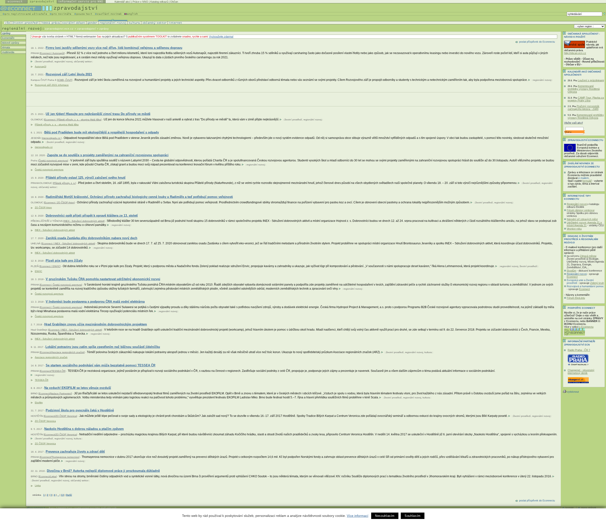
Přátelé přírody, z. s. (64, 183)
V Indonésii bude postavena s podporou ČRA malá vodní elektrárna (95, 301)
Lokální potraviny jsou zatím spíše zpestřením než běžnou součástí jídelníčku (102, 347)
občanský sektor (83, 61)
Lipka (38, 485)
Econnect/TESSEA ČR (52, 371)
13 (62, 495)
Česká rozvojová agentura (53, 160)
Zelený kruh (597, 283)
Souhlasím (413, 516)
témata (5, 47)
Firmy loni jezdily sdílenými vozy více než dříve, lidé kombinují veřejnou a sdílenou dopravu (114, 48)
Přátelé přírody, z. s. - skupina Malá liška (57, 124)
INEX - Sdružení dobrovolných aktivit (84, 221)
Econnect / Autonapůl (52, 53)
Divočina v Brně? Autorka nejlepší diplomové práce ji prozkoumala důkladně (103, 471)
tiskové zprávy (10, 42)
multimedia (7, 52)
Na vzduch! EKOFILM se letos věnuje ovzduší (77, 388)
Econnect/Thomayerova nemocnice (59, 457)
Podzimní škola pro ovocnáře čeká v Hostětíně (80, 410)
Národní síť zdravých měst (582, 219)
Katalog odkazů (159, 1)
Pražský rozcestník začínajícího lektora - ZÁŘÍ (583, 107)
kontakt (570, 507)
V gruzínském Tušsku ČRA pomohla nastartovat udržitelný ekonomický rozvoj (103, 279)
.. (58, 495)
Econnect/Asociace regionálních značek (62, 352)
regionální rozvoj (63, 61)
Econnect (572, 276)
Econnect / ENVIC (50, 266)
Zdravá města (588, 256)
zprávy (5, 33)
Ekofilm (39, 402)
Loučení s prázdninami (591, 80)
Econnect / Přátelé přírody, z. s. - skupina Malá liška (73, 119)
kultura (428, 352)
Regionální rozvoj (577, 204)
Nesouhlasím (385, 516)
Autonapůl (40, 66)
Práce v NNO (140, 1)
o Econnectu (586, 326)
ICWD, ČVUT (65, 80)
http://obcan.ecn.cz (575, 53)
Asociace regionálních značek (51, 357)
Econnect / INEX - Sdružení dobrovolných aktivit (68, 243)
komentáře (7, 37)
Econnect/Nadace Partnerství (55, 393)
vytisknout (573, 391)
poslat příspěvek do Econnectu (537, 41)
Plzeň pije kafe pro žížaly (64, 260)
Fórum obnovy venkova (580, 210)
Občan (174, 1)
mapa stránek (588, 507)
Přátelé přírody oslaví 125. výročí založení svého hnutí (85, 177)
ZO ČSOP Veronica (45, 421)
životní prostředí (44, 61)
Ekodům (571, 270)
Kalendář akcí (122, 1)
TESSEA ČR (41, 380)
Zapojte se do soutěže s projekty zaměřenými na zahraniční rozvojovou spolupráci (108, 155)
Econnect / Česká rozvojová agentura (60, 284)
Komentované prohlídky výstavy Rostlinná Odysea (584, 89)
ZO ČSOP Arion (43, 207)
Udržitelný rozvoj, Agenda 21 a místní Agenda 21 (584, 224)
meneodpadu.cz (51, 138)
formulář (587, 180)
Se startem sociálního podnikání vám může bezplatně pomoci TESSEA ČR (100, 365)
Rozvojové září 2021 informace (52, 85)
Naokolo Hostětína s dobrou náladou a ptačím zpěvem (84, 429)
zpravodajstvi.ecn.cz (59, 28)
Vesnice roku (574, 228)
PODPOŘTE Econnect (581, 308)
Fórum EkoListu (576, 297)
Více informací (357, 516)
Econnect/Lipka (47, 476)
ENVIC (38, 271)
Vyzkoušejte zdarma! (221, 36)
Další (69, 495)
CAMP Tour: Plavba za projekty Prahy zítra (586, 99)
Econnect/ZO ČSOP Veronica (60, 416)
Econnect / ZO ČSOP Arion (59, 202)
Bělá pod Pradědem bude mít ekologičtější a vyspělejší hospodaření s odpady (101, 132)
